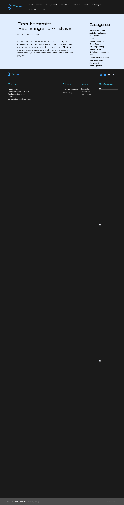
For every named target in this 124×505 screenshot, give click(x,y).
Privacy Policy (67, 93)
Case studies (85, 89)
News (92, 55)
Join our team (86, 94)
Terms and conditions (70, 90)
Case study (94, 36)
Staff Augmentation (98, 60)
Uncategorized (96, 66)
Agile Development (97, 30)
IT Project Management (99, 52)
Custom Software (97, 41)
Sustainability (95, 63)
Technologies (85, 92)
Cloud (92, 39)
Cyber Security (95, 44)
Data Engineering (97, 47)
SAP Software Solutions (99, 58)
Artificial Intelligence (98, 33)
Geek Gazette (95, 49)
